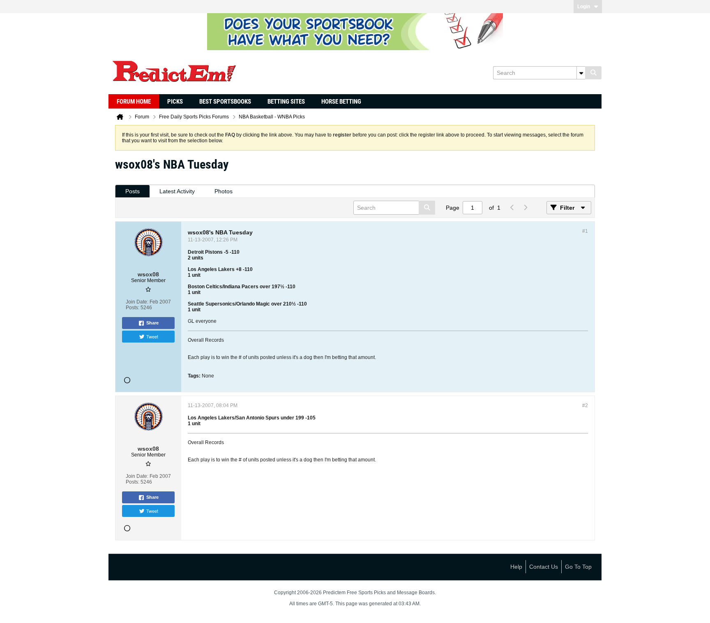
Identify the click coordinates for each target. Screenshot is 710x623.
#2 (585, 405)
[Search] (593, 72)
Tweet (152, 336)
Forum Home (134, 101)
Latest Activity (177, 191)
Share (152, 322)
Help (516, 566)
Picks (175, 101)
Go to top (578, 566)
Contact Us (543, 566)
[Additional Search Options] (581, 72)
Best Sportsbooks (225, 101)
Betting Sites (286, 101)
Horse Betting (341, 101)
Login (583, 6)
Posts (132, 191)
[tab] (132, 191)
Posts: (132, 307)
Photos (223, 191)
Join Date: (137, 302)
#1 (585, 231)
